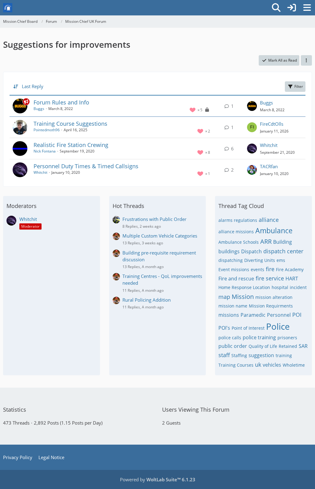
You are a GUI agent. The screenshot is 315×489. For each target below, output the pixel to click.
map (224, 296)
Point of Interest (248, 328)
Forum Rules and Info (61, 102)
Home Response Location (244, 287)
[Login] (291, 7)
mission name (232, 306)
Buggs (39, 108)
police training (259, 337)
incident (298, 287)
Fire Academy (290, 269)
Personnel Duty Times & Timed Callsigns (86, 166)
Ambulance (274, 230)
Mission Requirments (271, 306)
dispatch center (283, 251)
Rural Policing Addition (146, 300)
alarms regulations (237, 220)
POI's (224, 327)
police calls (229, 337)
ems (281, 260)
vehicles (272, 364)
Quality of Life (263, 346)
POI (296, 314)
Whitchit (268, 145)
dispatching (230, 260)
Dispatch (251, 251)
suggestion (261, 355)
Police (278, 326)
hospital (280, 287)
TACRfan (269, 166)
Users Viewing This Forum (195, 409)
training (284, 355)
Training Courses (235, 365)
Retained (288, 346)
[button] (306, 60)
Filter (298, 86)
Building (282, 241)
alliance (269, 219)
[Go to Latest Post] (252, 106)
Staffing (239, 355)
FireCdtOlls (271, 124)
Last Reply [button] (32, 86)
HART (291, 278)
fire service (270, 278)
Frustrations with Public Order (154, 219)
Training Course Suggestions (70, 123)
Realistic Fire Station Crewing (71, 145)
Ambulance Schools (238, 242)
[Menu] (307, 8)
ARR (266, 241)
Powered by (157, 479)
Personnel (279, 315)
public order (232, 346)
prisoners (287, 337)
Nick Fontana (45, 151)
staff (224, 355)
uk (258, 364)
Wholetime (294, 365)
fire (270, 269)
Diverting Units (259, 260)
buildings (229, 251)
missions (228, 315)
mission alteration (274, 297)
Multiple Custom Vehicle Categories (159, 236)
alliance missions (236, 231)
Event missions (233, 269)
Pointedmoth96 (47, 129)
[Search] (276, 8)
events (257, 269)
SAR (303, 346)
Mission (243, 296)
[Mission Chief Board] (8, 8)
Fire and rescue (236, 278)
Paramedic (253, 315)
